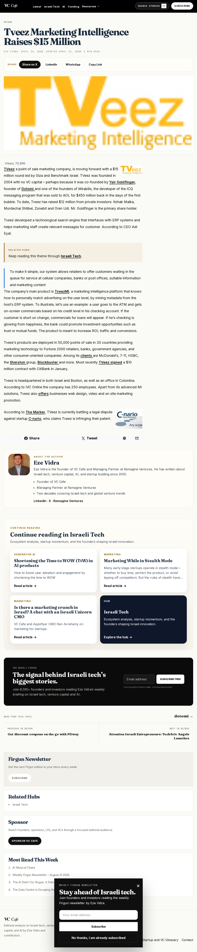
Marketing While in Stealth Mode (138, 560)
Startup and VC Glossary (160, 940)
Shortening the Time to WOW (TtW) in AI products (53, 563)
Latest (37, 6)
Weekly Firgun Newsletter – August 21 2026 (41, 875)
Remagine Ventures (68, 501)
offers (43, 394)
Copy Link (95, 64)
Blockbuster (48, 362)
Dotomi (28, 189)
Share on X (29, 64)
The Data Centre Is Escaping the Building (39, 889)
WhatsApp (73, 64)
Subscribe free (170, 679)
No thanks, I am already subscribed (98, 938)
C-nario (34, 419)
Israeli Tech (52, 6)
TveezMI (62, 291)
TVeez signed (110, 362)
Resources (89, 6)
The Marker (35, 412)
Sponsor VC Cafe (25, 840)
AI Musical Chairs (24, 867)
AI (64, 6)
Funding (73, 6)
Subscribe (182, 5)
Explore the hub (118, 637)
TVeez (9, 169)
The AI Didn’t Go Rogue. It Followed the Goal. (42, 882)
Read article (25, 586)
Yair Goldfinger (122, 182)
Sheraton (18, 362)
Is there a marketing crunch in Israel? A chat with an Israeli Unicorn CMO (53, 612)
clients (86, 356)
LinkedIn (51, 64)
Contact (187, 940)
